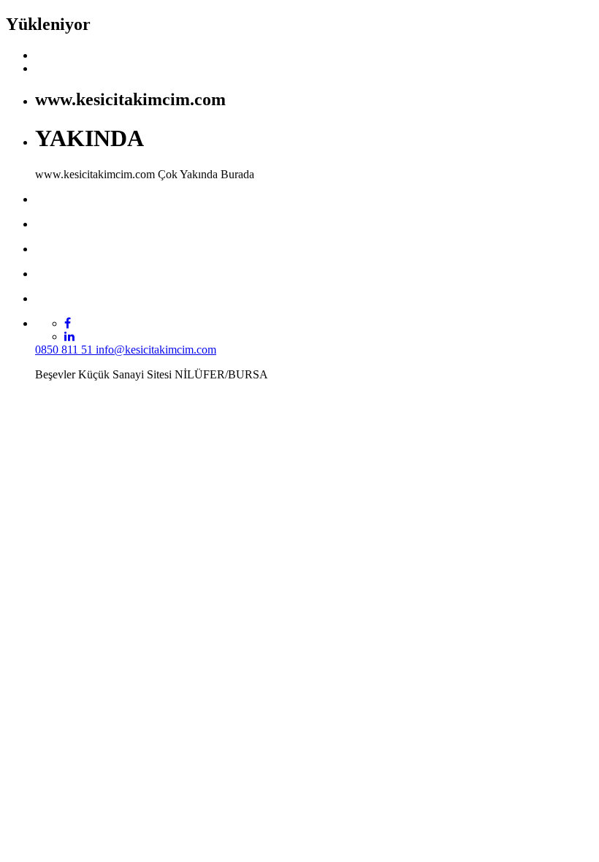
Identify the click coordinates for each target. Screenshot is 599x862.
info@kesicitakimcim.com (156, 349)
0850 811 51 (65, 349)
